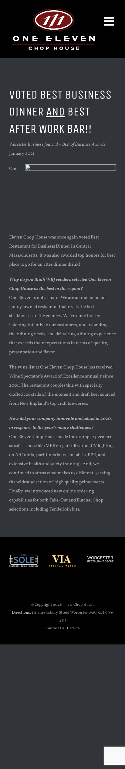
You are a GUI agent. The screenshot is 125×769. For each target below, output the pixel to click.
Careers (73, 628)
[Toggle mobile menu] (110, 21)
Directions (21, 612)
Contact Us (55, 628)
